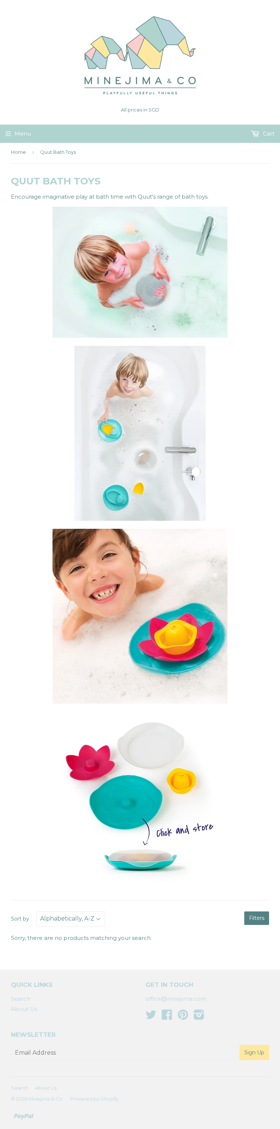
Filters (256, 918)
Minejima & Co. (45, 1099)
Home (18, 152)
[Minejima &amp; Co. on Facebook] (167, 1016)
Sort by (20, 918)
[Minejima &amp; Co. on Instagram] (199, 1016)
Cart (268, 133)
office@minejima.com (175, 998)
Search (20, 998)
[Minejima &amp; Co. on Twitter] (150, 1016)
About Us (24, 1008)
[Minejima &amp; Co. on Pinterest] (183, 1016)
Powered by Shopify (94, 1099)
